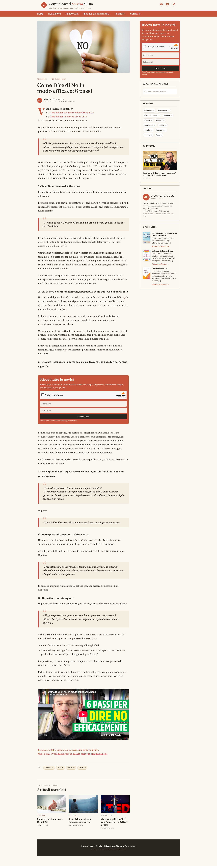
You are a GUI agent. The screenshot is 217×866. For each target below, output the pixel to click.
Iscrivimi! (83, 417)
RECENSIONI (54, 14)
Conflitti (60, 768)
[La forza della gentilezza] (146, 255)
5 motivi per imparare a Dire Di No (68, 116)
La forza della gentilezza (162, 251)
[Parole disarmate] (146, 273)
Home (40, 14)
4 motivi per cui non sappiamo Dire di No (72, 112)
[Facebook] (167, 4)
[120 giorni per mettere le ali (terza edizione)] (146, 237)
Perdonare (72, 14)
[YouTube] (161, 4)
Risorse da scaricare (97, 14)
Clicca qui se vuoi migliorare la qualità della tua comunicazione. (73, 753)
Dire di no (71, 768)
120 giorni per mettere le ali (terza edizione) (164, 234)
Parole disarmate (159, 268)
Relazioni (82, 768)
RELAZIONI (42, 79)
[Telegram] (173, 4)
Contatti (135, 14)
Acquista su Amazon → (160, 246)
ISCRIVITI (120, 14)
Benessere (49, 768)
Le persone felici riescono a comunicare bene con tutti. (68, 749)
